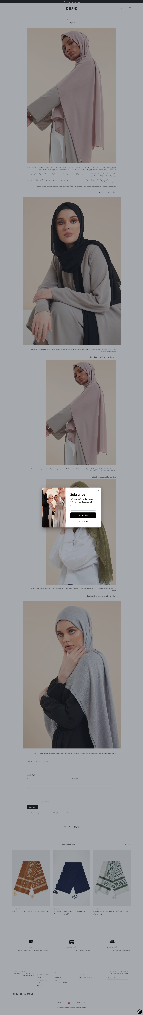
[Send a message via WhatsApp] (139, 1011)
